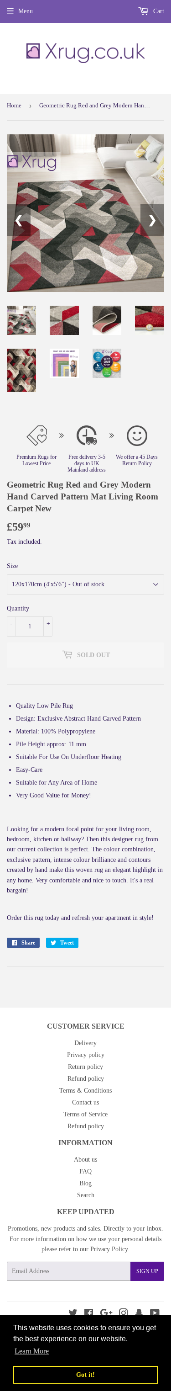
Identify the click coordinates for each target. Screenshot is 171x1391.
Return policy (85, 1066)
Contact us (85, 1102)
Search (85, 1195)
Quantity (18, 608)
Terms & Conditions (85, 1090)
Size (12, 566)
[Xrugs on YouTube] (155, 1314)
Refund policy (85, 1078)
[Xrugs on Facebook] (88, 1314)
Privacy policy (85, 1054)
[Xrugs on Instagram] (123, 1314)
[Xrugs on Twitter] (73, 1314)
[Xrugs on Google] (106, 1314)
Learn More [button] (32, 1351)
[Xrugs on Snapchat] (139, 1314)
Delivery (85, 1043)
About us (85, 1159)
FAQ (85, 1171)
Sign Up (147, 1271)
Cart (157, 11)
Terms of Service (85, 1114)
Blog (85, 1183)
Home (14, 105)
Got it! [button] (85, 1374)
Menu (25, 11)
